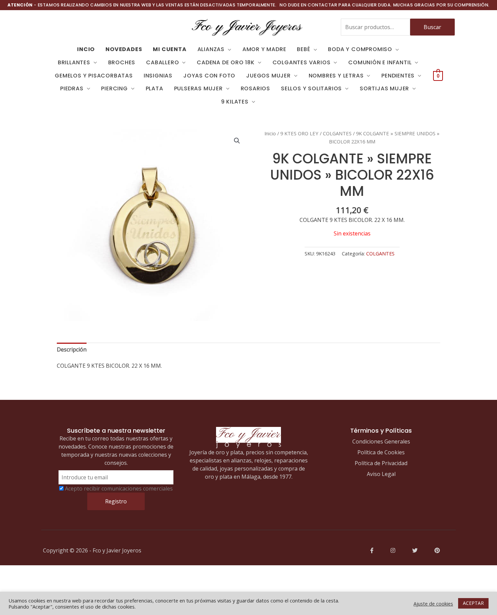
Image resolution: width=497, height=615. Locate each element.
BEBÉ (303, 49)
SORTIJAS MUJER (384, 88)
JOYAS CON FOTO (209, 75)
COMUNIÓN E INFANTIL (379, 62)
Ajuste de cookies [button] (433, 603)
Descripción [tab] (72, 349)
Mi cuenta (169, 49)
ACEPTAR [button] (473, 603)
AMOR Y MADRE (264, 49)
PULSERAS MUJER (198, 88)
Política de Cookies (381, 452)
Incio (86, 49)
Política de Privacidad (381, 463)
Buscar (432, 27)
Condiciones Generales (381, 441)
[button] (237, 141)
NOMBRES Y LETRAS (336, 75)
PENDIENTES (398, 75)
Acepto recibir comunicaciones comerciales (119, 488)
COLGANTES (337, 133)
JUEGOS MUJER (268, 75)
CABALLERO (162, 62)
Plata (154, 88)
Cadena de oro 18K (226, 62)
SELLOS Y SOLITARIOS (311, 88)
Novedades (123, 49)
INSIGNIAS (158, 75)
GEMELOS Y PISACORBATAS (94, 75)
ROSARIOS (255, 88)
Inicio (270, 133)
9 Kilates (235, 102)
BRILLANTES (74, 62)
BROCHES (122, 62)
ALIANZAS (210, 49)
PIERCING (114, 88)
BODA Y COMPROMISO (360, 49)
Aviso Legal (381, 474)
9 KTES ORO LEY (299, 133)
